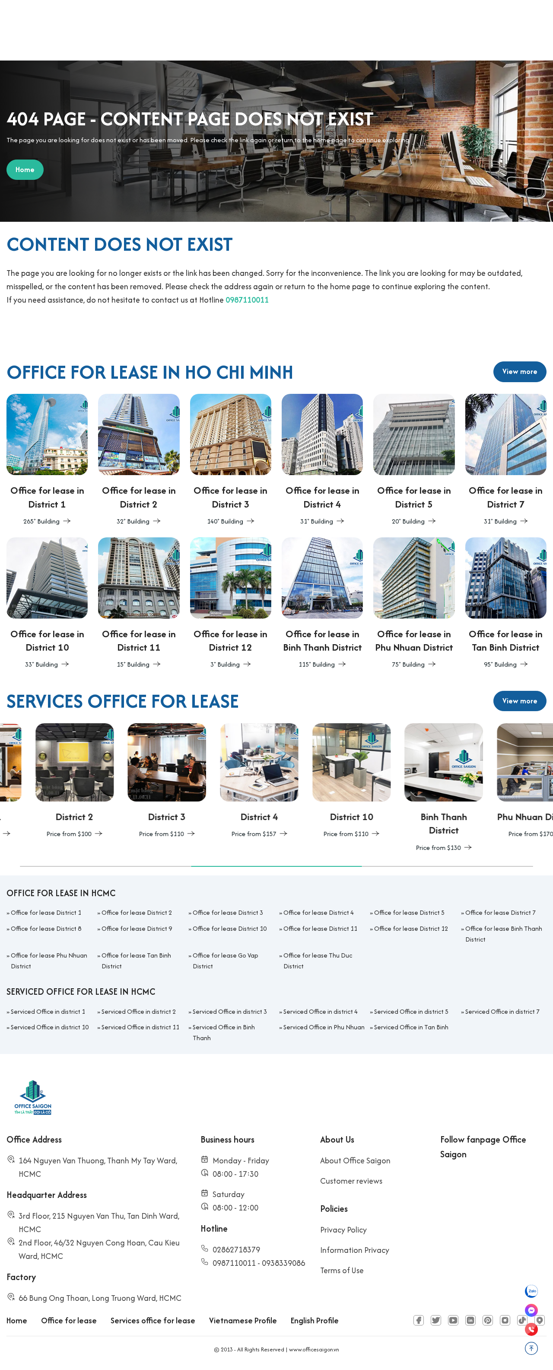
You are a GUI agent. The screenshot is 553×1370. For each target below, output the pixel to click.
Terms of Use (342, 1270)
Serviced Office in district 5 (411, 1011)
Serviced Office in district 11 (140, 1026)
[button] (105, 866)
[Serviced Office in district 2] (45, 781)
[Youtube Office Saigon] (453, 1320)
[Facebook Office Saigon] (419, 1320)
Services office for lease (153, 1320)
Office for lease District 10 (230, 928)
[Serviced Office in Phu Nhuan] (507, 781)
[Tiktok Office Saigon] (522, 1320)
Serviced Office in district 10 (50, 1026)
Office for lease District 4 (318, 912)
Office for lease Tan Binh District (136, 961)
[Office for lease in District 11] (138, 604)
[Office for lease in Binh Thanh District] (322, 604)
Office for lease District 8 (46, 928)
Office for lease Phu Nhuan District (49, 961)
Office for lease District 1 (46, 912)
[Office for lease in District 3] (230, 460)
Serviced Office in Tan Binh (411, 1026)
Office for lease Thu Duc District (317, 961)
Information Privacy (354, 1250)
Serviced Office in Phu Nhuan (324, 1026)
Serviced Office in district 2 (139, 1011)
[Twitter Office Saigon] (436, 1320)
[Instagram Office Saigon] (505, 1320)
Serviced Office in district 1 (48, 1011)
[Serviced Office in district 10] (322, 781)
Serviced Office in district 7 (502, 1011)
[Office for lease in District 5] (413, 460)
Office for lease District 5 (409, 912)
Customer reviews (351, 1181)
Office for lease (69, 1320)
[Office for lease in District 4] (322, 460)
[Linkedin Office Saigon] (470, 1320)
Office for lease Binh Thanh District (503, 934)
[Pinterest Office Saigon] (488, 1320)
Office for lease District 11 (320, 928)
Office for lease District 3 (228, 912)
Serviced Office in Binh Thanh (224, 1032)
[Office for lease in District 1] (47, 460)
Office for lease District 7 (500, 912)
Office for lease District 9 (137, 928)
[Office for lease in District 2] (138, 460)
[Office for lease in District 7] (506, 460)
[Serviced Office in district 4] (230, 781)
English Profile (315, 1320)
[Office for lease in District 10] (47, 604)
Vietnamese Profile (243, 1320)
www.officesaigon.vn (314, 1349)
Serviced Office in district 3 (230, 1011)
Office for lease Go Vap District (225, 961)
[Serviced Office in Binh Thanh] (415, 788)
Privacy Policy (343, 1230)
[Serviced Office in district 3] (138, 781)
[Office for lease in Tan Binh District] (506, 604)
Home (16, 1320)
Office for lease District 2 (137, 912)
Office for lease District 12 (411, 928)
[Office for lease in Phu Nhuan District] (413, 604)
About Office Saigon (355, 1160)
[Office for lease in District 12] (230, 604)
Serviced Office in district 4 (320, 1011)
